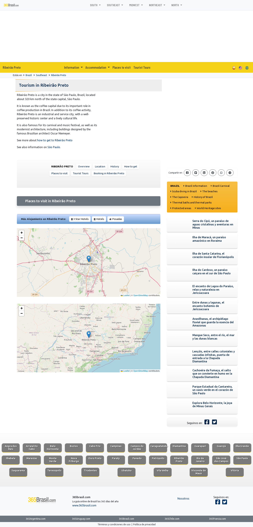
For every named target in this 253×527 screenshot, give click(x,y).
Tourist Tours (141, 67)
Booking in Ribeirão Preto (109, 173)
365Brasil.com (126, 518)
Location (100, 166)
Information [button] (72, 67)
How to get (130, 166)
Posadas (117, 218)
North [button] (175, 5)
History (114, 166)
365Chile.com (172, 518)
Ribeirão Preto (12, 67)
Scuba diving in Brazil (184, 191)
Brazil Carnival (221, 185)
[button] (89, 258)
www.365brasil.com (84, 505)
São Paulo (54, 147)
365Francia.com (217, 518)
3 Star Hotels (81, 218)
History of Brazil (203, 197)
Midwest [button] (134, 5)
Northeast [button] (156, 5)
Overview (84, 166)
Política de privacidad (144, 524)
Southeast (41, 75)
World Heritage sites (209, 208)
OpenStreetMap (140, 295)
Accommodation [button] (96, 67)
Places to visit (122, 67)
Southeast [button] (114, 5)
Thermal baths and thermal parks (192, 202)
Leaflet (126, 295)
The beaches (210, 191)
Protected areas (181, 208)
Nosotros (183, 498)
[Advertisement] (126, 36)
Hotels (100, 218)
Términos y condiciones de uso (114, 524)
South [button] (94, 5)
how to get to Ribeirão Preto (54, 140)
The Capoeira (180, 197)
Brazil (29, 75)
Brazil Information (196, 185)
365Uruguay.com (81, 518)
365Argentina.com (35, 518)
